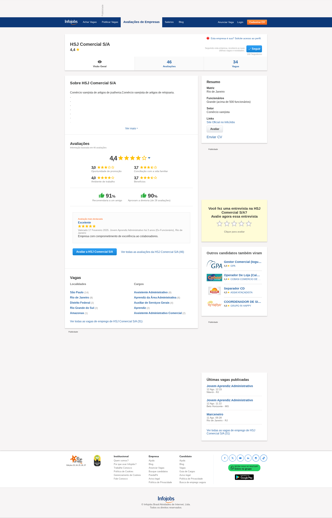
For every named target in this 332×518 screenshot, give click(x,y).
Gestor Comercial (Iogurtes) (243, 262)
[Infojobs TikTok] (263, 458)
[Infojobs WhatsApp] (244, 467)
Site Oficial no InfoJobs (221, 122)
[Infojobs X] (232, 458)
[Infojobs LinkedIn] (248, 458)
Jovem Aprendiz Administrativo (230, 386)
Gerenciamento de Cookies (127, 475)
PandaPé (153, 475)
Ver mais (131, 128)
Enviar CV (214, 137)
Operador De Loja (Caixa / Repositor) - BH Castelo (243, 275)
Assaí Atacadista (241, 292)
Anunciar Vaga (226, 22)
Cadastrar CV (257, 22)
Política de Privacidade (160, 482)
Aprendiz (140, 307)
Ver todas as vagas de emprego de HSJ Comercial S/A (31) (106, 321)
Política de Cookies (123, 471)
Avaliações (169, 63)
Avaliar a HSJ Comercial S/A (94, 251)
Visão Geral (100, 66)
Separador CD (234, 288)
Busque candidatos (158, 471)
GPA (232, 265)
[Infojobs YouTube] (240, 458)
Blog (181, 22)
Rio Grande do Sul (82, 307)
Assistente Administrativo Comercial (158, 313)
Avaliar (214, 128)
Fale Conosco (121, 478)
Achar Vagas (90, 22)
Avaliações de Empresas (141, 22)
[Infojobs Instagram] (255, 458)
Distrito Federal (80, 302)
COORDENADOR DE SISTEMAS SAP (243, 301)
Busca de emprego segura (192, 482)
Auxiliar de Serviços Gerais (151, 302)
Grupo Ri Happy (240, 305)
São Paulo (77, 292)
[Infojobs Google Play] (244, 477)
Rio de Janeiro (79, 297)
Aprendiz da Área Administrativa (155, 297)
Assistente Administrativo (151, 292)
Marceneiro (215, 414)
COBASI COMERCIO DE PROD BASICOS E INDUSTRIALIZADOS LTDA (245, 279)
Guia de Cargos (187, 471)
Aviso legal (154, 478)
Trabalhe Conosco (123, 468)
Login (240, 22)
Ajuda (151, 460)
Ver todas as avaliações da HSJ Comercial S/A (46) (152, 251)
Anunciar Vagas (156, 468)
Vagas (235, 63)
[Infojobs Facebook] (224, 458)
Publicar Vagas (110, 22)
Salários (169, 22)
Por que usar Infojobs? (125, 464)
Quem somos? (121, 460)
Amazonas (77, 313)
